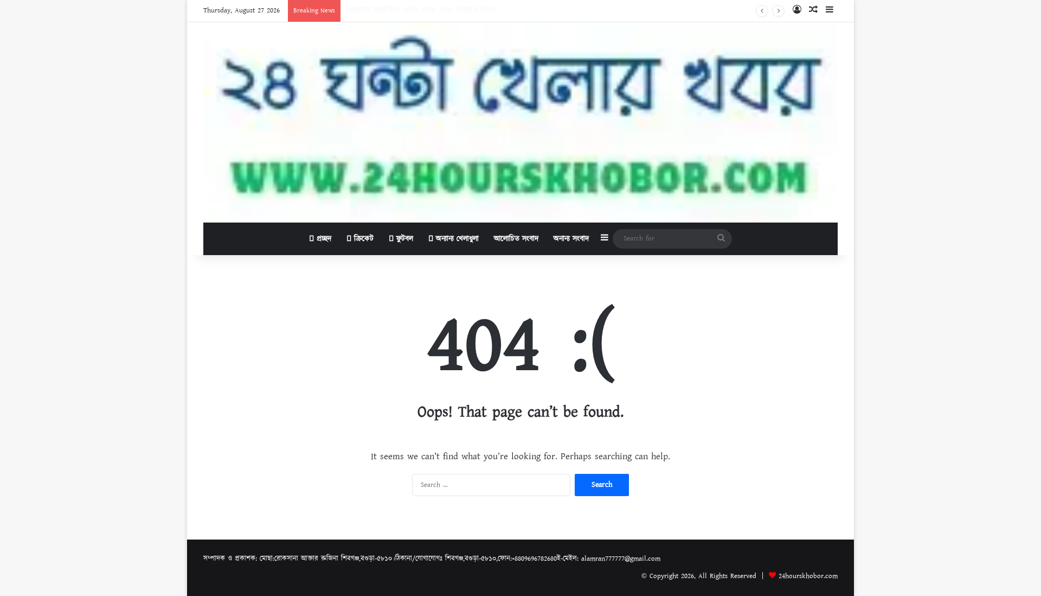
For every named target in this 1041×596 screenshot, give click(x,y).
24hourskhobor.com (808, 576)
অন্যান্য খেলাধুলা (456, 238)
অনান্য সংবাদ (571, 238)
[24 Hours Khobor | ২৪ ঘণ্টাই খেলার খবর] (520, 122)
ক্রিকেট (362, 238)
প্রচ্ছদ (322, 238)
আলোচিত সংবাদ (516, 238)
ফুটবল (403, 238)
